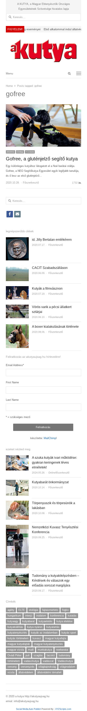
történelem (13, 661)
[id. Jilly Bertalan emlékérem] (17, 239)
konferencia (57, 615)
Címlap (20, 152)
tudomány (64, 655)
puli (27, 655)
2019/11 (10, 152)
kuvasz (37, 638)
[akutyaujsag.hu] (43, 50)
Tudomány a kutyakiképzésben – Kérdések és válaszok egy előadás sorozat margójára (55, 580)
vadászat (48, 661)
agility (10, 609)
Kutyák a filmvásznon (47, 288)
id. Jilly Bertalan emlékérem (52, 239)
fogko (65, 609)
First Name (12, 382)
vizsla (10, 672)
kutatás (72, 615)
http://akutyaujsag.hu (37, 696)
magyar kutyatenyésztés (48, 643)
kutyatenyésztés (17, 632)
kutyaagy (12, 621)
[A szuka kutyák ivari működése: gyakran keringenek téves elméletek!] (17, 457)
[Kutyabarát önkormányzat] (17, 482)
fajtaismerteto (50, 609)
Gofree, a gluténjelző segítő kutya (42, 158)
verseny (12, 666)
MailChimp (50, 438)
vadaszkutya (31, 661)
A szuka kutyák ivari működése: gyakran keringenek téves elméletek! (54, 462)
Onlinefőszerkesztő (58, 472)
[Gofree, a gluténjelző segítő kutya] (43, 106)
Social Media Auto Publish (28, 709)
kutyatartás (52, 626)
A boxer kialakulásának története (55, 326)
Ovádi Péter (14, 655)
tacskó (51, 655)
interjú (28, 615)
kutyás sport (69, 632)
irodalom (41, 615)
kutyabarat (28, 621)
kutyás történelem (18, 638)
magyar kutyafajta (55, 638)
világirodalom (67, 666)
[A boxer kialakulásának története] (17, 326)
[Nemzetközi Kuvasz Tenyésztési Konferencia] (17, 527)
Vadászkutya (65, 661)
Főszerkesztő (31, 182)
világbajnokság (47, 666)
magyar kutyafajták (18, 643)
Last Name (12, 399)
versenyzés (27, 666)
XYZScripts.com (63, 709)
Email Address (15, 365)
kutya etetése (64, 621)
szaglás (38, 655)
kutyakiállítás (15, 626)
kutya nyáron (34, 626)
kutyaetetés (45, 621)
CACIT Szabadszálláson (50, 268)
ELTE (21, 609)
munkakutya (45, 649)
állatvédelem (25, 672)
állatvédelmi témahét (49, 672)
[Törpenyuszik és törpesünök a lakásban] (17, 503)
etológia (33, 609)
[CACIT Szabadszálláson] (17, 267)
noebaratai (62, 649)
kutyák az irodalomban (44, 632)
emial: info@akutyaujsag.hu (22, 701)
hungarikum (14, 615)
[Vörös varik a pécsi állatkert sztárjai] (17, 306)
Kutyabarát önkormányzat (50, 482)
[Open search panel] (69, 73)
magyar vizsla (15, 649)
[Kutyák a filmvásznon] (17, 288)
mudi (31, 649)
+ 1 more (30, 152)
